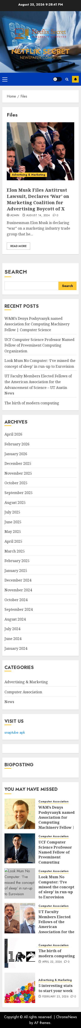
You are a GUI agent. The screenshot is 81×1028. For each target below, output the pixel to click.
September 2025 (18, 492)
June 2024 (12, 638)
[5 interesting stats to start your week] (19, 988)
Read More (18, 246)
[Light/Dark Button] (57, 79)
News (9, 701)
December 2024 (17, 580)
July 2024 (12, 628)
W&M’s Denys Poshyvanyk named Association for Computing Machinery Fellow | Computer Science (37, 324)
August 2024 (15, 619)
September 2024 (18, 609)
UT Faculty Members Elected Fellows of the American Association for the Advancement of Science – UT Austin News (56, 929)
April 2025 (13, 541)
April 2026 (13, 434)
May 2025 (12, 531)
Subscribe (75, 79)
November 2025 (18, 473)
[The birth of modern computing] (19, 953)
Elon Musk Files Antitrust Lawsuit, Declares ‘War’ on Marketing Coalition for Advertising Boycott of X (38, 199)
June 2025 (12, 521)
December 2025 (17, 463)
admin (14, 215)
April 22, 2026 (52, 962)
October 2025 (15, 482)
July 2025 (12, 512)
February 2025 (16, 560)
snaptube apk (14, 732)
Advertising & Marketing (28, 175)
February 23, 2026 (55, 997)
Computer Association (23, 691)
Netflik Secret (40, 51)
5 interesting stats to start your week (55, 988)
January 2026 (15, 453)
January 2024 (15, 648)
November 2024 (18, 590)
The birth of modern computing (31, 403)
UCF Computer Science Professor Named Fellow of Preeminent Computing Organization (39, 345)
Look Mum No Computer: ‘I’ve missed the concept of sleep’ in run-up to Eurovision (56, 886)
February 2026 (16, 444)
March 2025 (14, 551)
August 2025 (15, 502)
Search (15, 272)
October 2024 (15, 599)
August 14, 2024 (38, 215)
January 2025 (15, 570)
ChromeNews (66, 1017)
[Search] (67, 79)
